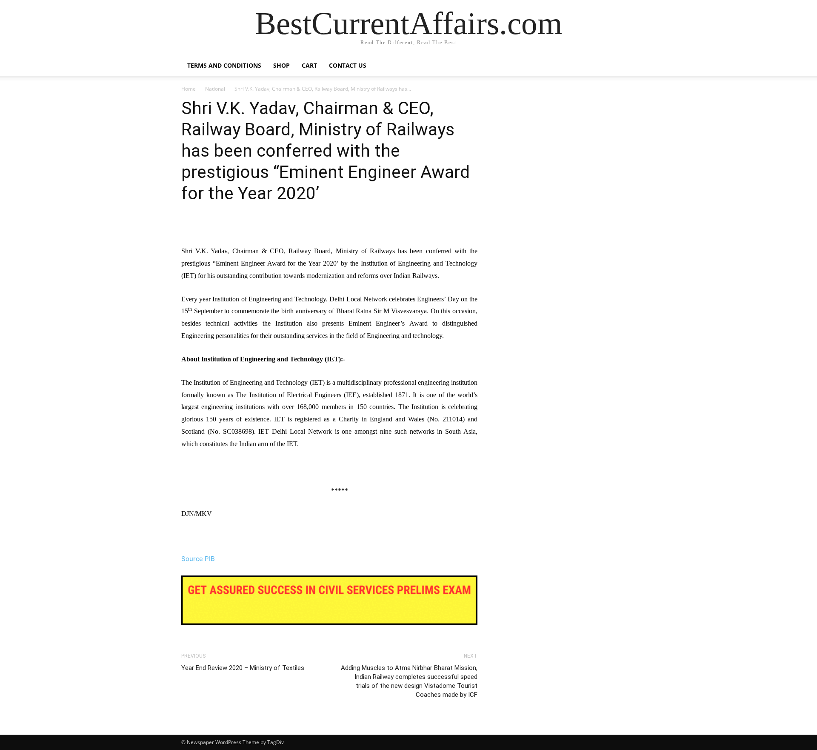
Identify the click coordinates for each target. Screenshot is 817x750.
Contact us (347, 65)
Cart (309, 65)
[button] (625, 66)
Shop (281, 65)
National (215, 88)
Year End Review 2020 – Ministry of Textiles (242, 668)
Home (188, 88)
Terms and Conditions (224, 65)
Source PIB (198, 559)
